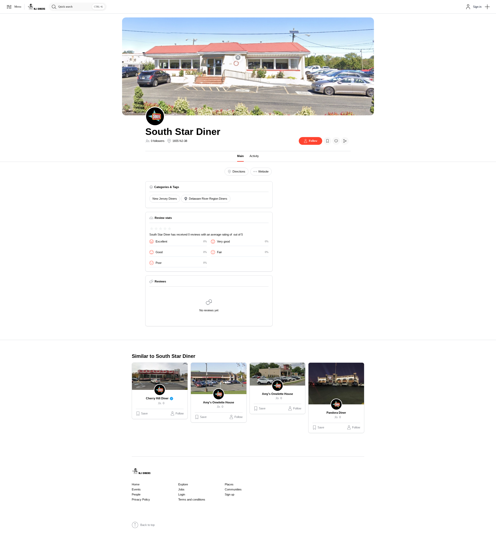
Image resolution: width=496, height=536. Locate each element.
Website (263, 171)
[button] (472, 7)
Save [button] (144, 413)
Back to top (147, 525)
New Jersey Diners (164, 198)
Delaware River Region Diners (208, 198)
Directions (238, 171)
